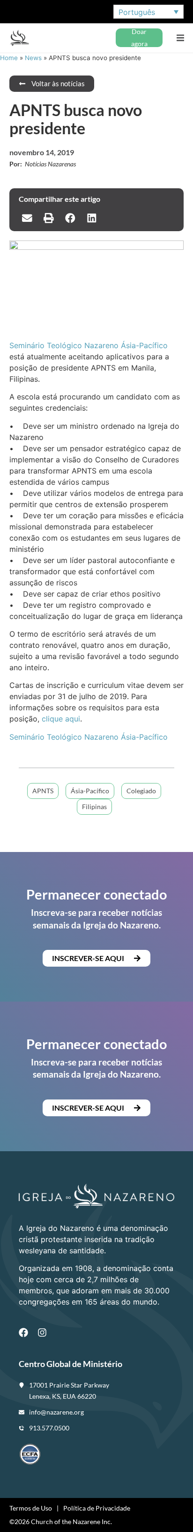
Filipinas (94, 807)
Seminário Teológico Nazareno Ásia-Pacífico (88, 345)
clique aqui (61, 718)
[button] (180, 38)
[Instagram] (42, 1332)
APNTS (42, 791)
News (33, 58)
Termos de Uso (30, 1508)
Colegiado (141, 791)
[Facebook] (23, 1332)
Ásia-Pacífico (90, 791)
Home (9, 58)
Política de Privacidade (96, 1508)
